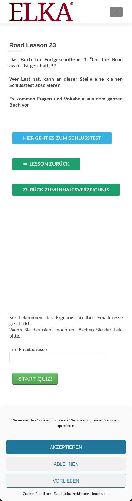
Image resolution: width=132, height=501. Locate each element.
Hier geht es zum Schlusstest (62, 138)
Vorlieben (66, 480)
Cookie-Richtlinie (37, 493)
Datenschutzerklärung (71, 493)
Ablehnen (66, 464)
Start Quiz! (35, 379)
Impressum (101, 493)
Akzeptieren (66, 447)
